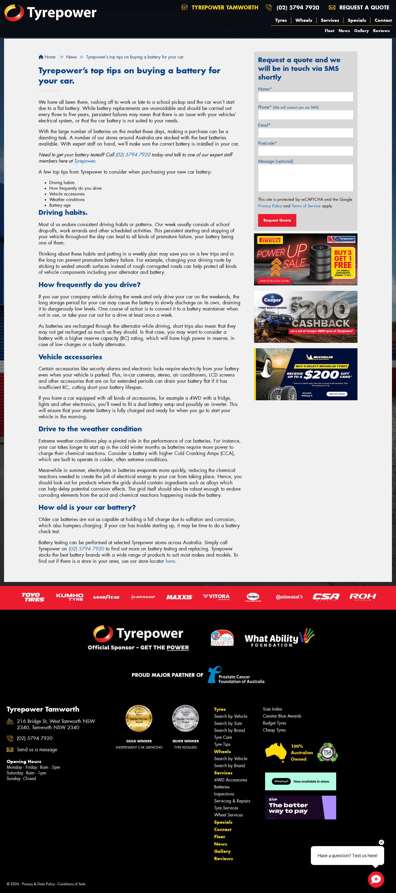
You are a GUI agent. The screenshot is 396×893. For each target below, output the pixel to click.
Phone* (288, 107)
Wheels (304, 20)
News (344, 30)
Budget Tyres (274, 723)
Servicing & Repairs (232, 801)
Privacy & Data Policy (38, 884)
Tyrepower (84, 161)
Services (330, 20)
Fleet (329, 30)
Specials (357, 20)
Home (49, 57)
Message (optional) (275, 161)
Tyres (281, 20)
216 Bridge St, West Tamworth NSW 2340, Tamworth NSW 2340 (56, 724)
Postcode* (267, 143)
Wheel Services (228, 815)
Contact (383, 20)
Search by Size (228, 723)
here (170, 561)
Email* (264, 125)
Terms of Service (306, 206)
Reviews (381, 30)
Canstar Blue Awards (282, 716)
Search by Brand (229, 730)
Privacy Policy (270, 206)
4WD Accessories (230, 780)
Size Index (272, 709)
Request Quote (277, 220)
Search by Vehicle (230, 716)
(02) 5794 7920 (298, 7)
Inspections (224, 794)
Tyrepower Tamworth (224, 7)
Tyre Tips (222, 744)
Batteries (222, 787)
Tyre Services (226, 808)
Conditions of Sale (71, 884)
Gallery (361, 30)
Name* (265, 89)
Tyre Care (223, 737)
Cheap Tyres (274, 730)
